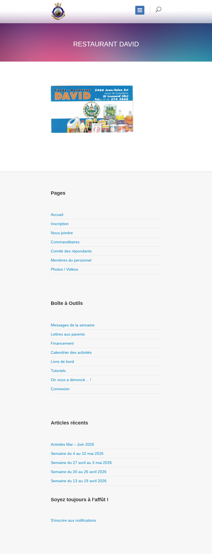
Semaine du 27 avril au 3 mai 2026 (81, 462)
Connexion (60, 389)
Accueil (57, 214)
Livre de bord (62, 361)
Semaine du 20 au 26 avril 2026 (79, 471)
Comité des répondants (71, 251)
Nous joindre (62, 233)
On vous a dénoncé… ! (71, 380)
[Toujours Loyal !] (58, 11)
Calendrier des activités (71, 352)
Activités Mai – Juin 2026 (72, 444)
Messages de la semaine (72, 325)
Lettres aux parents (68, 334)
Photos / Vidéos (64, 269)
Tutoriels (58, 370)
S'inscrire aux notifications (73, 520)
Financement (62, 343)
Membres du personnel (71, 260)
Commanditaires (65, 242)
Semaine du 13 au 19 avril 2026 (79, 481)
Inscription (60, 223)
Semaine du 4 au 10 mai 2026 (77, 453)
